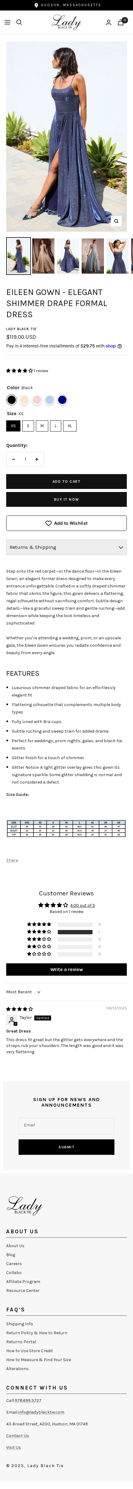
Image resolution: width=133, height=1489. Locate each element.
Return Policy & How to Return (36, 1332)
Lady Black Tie (21, 329)
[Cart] (121, 22)
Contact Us (17, 1435)
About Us (15, 1245)
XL (69, 424)
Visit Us (13, 1447)
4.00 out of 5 (82, 905)
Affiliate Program (23, 1281)
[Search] (19, 22)
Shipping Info (19, 1324)
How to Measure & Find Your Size (38, 1359)
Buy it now (66, 499)
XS (13, 424)
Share (12, 860)
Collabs (14, 1272)
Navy (62, 399)
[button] (20, 370)
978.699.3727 (28, 1400)
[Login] (108, 22)
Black (11, 399)
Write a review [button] (66, 969)
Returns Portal (21, 1341)
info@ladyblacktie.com (41, 1412)
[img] (19, 1009)
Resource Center (23, 1290)
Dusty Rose (37, 399)
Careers (14, 1263)
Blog (10, 1254)
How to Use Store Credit (29, 1350)
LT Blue (49, 399)
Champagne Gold (24, 399)
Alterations (17, 1368)
